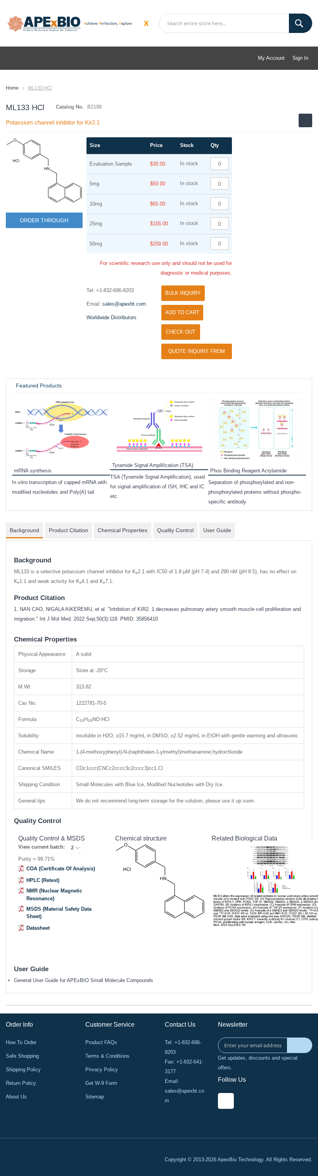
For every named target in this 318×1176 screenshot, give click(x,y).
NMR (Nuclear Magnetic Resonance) (54, 894)
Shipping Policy (23, 1069)
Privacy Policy (101, 1069)
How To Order (21, 1042)
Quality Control (175, 530)
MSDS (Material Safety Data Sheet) (59, 913)
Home (12, 88)
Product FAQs (101, 1042)
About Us (16, 1097)
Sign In (300, 58)
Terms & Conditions (107, 1056)
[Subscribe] (299, 1045)
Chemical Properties (122, 530)
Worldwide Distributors (111, 317)
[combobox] (235, 23)
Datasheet (38, 928)
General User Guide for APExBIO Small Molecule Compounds (83, 980)
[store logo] (44, 23)
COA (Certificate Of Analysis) (60, 869)
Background (24, 530)
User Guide (217, 530)
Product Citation (68, 530)
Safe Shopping (22, 1056)
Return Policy (21, 1083)
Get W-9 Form (101, 1083)
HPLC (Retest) (42, 880)
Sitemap (94, 1097)
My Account (271, 58)
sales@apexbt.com (124, 304)
